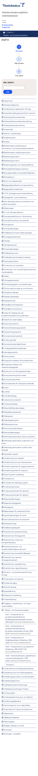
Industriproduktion (11, 324)
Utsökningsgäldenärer (12, 701)
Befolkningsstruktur (11, 161)
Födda (6, 276)
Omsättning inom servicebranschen (18, 462)
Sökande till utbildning (12, 595)
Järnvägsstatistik (11, 352)
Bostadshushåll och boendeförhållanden (19, 173)
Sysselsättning (9, 591)
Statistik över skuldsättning (15, 564)
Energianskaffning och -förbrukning (18, 216)
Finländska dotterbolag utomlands (17, 257)
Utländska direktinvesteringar (15, 685)
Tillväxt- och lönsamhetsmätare (16, 610)
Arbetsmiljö (8, 129)
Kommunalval (9, 356)
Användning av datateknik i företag (17, 109)
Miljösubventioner (11, 424)
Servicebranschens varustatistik (16, 519)
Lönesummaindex (11, 404)
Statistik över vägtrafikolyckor (15, 568)
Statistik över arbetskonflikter (16, 532)
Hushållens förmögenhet (13, 305)
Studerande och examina (13, 579)
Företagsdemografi (11, 280)
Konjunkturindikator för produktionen (18, 360)
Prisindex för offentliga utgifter (16, 483)
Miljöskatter (8, 416)
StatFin (10, 32)
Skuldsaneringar (10, 523)
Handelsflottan (9, 301)
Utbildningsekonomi (12, 681)
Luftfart (7, 392)
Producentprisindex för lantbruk (16, 491)
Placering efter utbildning (14, 474)
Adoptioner (8, 101)
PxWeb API (6, 27)
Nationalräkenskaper (12, 432)
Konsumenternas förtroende (15, 375)
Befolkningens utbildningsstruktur (17, 152)
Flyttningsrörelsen (11, 261)
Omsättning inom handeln (14, 458)
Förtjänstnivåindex (11, 292)
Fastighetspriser (10, 245)
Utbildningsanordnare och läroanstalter (19, 677)
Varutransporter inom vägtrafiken (17, 705)
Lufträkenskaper (10, 396)
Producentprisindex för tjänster (16, 495)
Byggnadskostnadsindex (13, 189)
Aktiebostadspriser (11, 105)
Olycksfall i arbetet (11, 454)
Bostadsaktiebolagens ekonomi (16, 169)
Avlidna (7, 142)
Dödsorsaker (9, 208)
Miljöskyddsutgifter (11, 420)
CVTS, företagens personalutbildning (18, 193)
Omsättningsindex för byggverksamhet (19, 466)
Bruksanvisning (7, 25)
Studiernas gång (10, 583)
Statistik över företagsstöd (14, 536)
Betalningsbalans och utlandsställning (18, 165)
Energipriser (9, 224)
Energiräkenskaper (11, 229)
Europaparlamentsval (12, 237)
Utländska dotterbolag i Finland (16, 689)
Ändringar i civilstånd (12, 734)
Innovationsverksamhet (13, 336)
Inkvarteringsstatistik (12, 332)
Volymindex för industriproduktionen (18, 709)
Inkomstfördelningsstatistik (15, 328)
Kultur (6, 387)
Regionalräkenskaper (12, 499)
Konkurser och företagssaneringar (17, 371)
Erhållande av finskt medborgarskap (18, 233)
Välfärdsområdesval (11, 717)
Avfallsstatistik (9, 138)
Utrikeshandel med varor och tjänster (18, 697)
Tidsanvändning (10, 599)
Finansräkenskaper (11, 249)
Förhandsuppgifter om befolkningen (18, 284)
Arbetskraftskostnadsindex (14, 117)
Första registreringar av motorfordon (18, 288)
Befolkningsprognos (11, 156)
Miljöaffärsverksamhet (12, 412)
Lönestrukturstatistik (12, 400)
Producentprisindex (11, 487)
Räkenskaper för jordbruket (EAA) (17, 511)
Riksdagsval (8, 507)
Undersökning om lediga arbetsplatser (19, 668)
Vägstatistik (8, 713)
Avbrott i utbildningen (12, 133)
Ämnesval (7, 730)
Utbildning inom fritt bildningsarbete (18, 672)
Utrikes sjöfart (9, 693)
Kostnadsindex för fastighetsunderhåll (19, 383)
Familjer (7, 241)
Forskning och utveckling (13, 265)
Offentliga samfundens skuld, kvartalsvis (19, 436)
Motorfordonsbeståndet (13, 428)
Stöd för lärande (10, 587)
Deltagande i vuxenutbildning (15, 197)
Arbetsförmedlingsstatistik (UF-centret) (19, 113)
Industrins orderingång (13, 320)
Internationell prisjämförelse (15, 344)
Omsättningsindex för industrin (16, 470)
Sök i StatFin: (8, 82)
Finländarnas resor (11, 253)
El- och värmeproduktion (13, 212)
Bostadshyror (9, 177)
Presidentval (9, 479)
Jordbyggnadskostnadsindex (15, 348)
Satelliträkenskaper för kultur (15, 515)
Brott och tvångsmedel (13, 181)
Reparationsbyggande (12, 503)
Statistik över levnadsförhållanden (17, 553)
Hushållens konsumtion (13, 309)
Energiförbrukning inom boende (16, 220)
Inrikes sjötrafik (10, 340)
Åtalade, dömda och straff (14, 726)
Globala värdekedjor (11, 296)
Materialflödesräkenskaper (14, 408)
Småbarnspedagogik (12, 528)
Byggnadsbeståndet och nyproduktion (18, 185)
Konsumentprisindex (12, 379)
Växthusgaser (9, 721)
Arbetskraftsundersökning (14, 125)
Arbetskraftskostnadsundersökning (18, 121)
